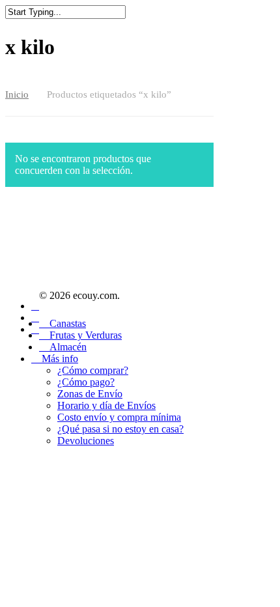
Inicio (17, 94)
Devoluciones (85, 440)
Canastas (66, 323)
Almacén (67, 346)
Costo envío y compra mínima (119, 417)
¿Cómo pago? (86, 382)
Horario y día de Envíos (106, 405)
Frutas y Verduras (84, 335)
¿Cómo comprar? (92, 370)
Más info (58, 358)
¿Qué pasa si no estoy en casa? (120, 428)
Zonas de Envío (89, 393)
